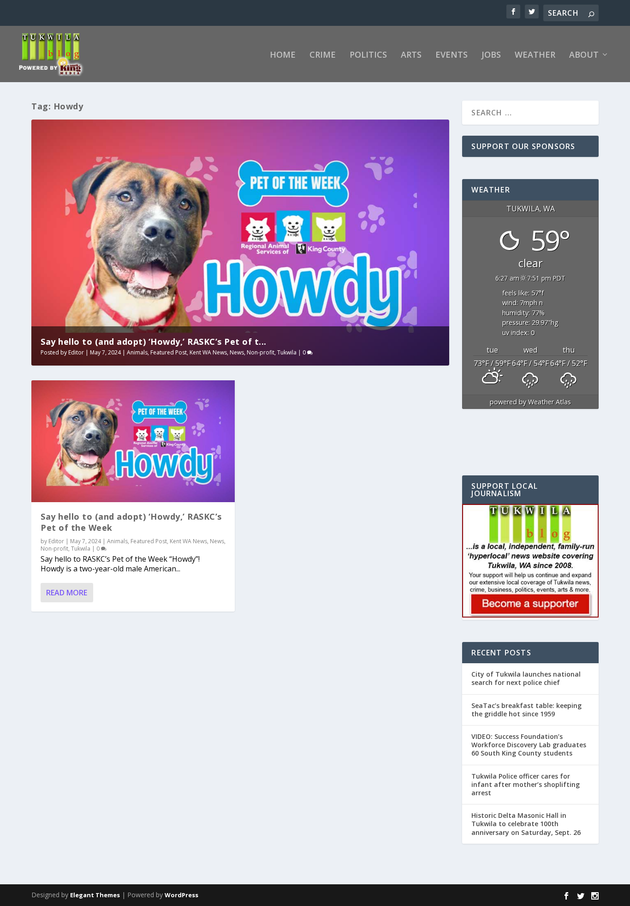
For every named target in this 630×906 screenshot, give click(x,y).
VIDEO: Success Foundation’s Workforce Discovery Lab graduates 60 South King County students (528, 744)
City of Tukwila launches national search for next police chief (526, 678)
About (584, 55)
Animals (137, 352)
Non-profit (260, 352)
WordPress (181, 895)
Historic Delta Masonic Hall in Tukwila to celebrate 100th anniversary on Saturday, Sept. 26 (526, 823)
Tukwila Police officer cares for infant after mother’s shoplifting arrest (525, 784)
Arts (411, 55)
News (237, 352)
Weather (535, 55)
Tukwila (287, 352)
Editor (76, 352)
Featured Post (168, 352)
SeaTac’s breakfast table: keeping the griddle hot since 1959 (526, 709)
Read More (66, 593)
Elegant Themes (95, 895)
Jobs (491, 55)
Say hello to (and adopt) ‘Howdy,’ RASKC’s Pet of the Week (131, 522)
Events (451, 55)
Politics (368, 55)
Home (283, 55)
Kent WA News (208, 352)
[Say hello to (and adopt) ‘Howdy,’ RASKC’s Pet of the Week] (133, 441)
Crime (322, 55)
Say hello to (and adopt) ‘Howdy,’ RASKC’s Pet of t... (154, 341)
